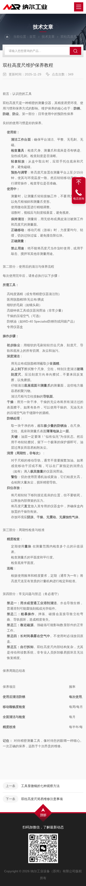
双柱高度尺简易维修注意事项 (42, 799)
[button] (42, 759)
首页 (32, 36)
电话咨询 (78, 198)
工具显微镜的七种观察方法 (40, 786)
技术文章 (48, 36)
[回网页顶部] (78, 182)
